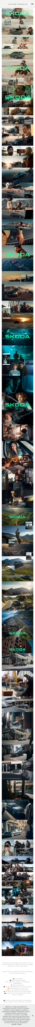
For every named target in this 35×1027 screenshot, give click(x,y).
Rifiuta (19, 1024)
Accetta (14, 1024)
